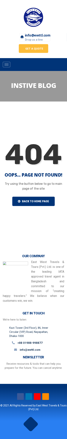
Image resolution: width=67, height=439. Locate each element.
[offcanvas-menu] (49, 65)
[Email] (45, 396)
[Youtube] (37, 396)
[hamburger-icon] (6, 64)
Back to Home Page (35, 201)
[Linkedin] (28, 396)
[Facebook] (20, 396)
